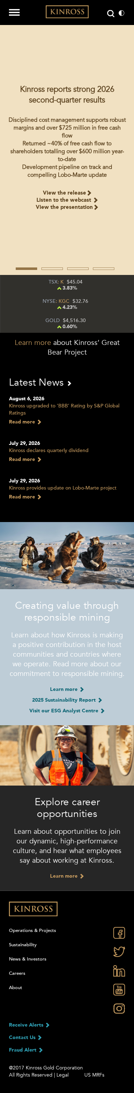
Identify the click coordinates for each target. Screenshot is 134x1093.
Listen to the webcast (64, 200)
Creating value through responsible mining (67, 611)
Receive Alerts (27, 1025)
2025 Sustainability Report (64, 700)
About (15, 988)
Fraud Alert (23, 1050)
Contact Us (23, 1037)
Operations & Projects (32, 930)
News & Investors (27, 959)
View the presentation (64, 207)
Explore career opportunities (67, 808)
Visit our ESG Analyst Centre (64, 710)
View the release (64, 193)
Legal (62, 1075)
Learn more (33, 343)
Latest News (37, 382)
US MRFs (94, 1075)
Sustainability (23, 945)
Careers (17, 973)
